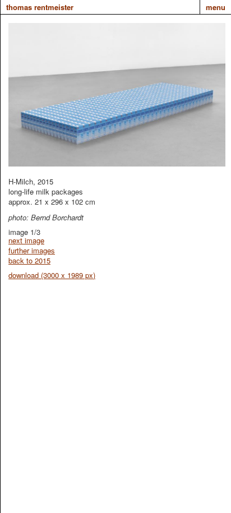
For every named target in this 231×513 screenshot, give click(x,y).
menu (215, 7)
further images (31, 250)
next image (26, 240)
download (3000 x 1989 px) (51, 275)
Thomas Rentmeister (39, 7)
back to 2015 (29, 260)
